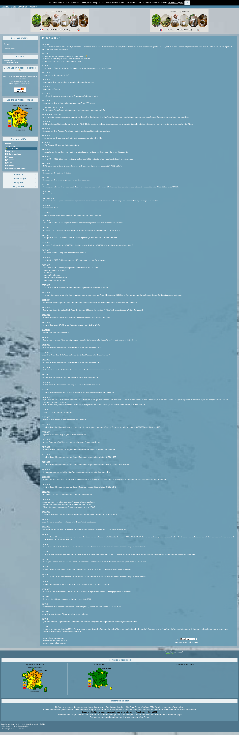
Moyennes (24, 186)
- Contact (6, 44)
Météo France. (144, 717)
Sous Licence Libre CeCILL (35, 724)
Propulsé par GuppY (8, 724)
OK (187, 3)
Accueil (180, 652)
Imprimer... (195, 642)
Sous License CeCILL (21, 726)
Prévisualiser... (183, 642)
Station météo (23, 139)
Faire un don (11, 146)
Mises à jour (13, 149)
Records (25, 174)
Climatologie (24, 178)
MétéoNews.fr (132, 340)
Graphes (25, 182)
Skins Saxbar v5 (6, 726)
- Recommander (8, 49)
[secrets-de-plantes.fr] (59, 21)
